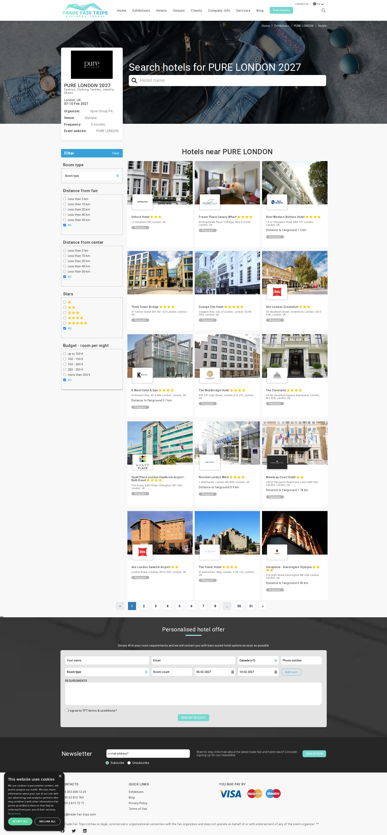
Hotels (161, 10)
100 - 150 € (75, 359)
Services (243, 10)
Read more (14, 813)
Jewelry (107, 89)
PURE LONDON (304, 25)
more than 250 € (79, 374)
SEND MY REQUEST (193, 717)
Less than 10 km (79, 204)
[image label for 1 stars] (69, 302)
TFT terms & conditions (99, 710)
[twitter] (74, 831)
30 (239, 606)
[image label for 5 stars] (77, 323)
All (70, 225)
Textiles (95, 89)
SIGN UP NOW (314, 753)
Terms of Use (138, 808)
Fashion (70, 89)
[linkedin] (85, 831)
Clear (116, 153)
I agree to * (92, 710)
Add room (291, 672)
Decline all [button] (47, 821)
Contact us (301, 4)
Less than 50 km (79, 220)
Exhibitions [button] (141, 10)
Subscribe (117, 762)
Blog (260, 10)
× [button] (59, 776)
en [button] (318, 4)
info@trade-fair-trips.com (78, 814)
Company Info (219, 10)
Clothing (83, 89)
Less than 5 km (78, 199)
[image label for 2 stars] (71, 307)
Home (121, 10)
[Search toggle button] (323, 10)
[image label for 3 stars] (73, 312)
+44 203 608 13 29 (73, 791)
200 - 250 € (75, 369)
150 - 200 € (75, 364)
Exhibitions (282, 25)
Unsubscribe (140, 762)
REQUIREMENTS (76, 680)
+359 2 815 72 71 (72, 803)
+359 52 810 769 (72, 797)
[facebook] (63, 831)
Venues (179, 10)
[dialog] (34, 801)
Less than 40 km (79, 214)
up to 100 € (75, 353)
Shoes (68, 92)
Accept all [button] (20, 821)
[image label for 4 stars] (75, 318)
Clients (196, 10)
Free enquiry (281, 10)
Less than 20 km (79, 209)
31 (251, 606)
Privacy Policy (138, 803)
